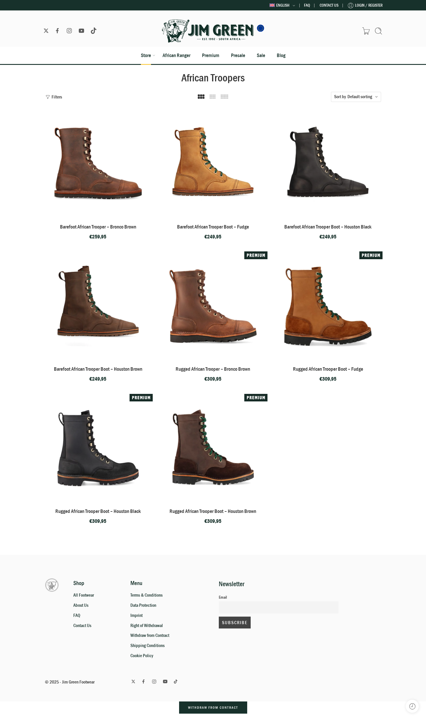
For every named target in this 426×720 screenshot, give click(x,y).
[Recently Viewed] (412, 706)
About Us (80, 605)
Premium (210, 55)
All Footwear (83, 595)
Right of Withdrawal (146, 625)
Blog (281, 55)
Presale (238, 55)
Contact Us (329, 5)
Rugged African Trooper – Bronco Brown (213, 369)
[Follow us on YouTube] (81, 31)
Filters (56, 97)
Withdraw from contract (213, 707)
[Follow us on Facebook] (57, 31)
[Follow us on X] (46, 30)
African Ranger (176, 55)
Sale (261, 55)
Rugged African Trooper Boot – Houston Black (98, 511)
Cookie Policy (141, 656)
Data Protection (143, 605)
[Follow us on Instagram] (69, 31)
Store (146, 55)
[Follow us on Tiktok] (93, 31)
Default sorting (359, 97)
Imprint (136, 615)
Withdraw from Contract (149, 635)
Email (223, 597)
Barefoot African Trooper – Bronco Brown (98, 226)
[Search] (378, 31)
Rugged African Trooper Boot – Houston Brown (213, 511)
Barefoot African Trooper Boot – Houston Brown (98, 369)
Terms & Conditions (146, 595)
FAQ (307, 5)
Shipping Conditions (147, 645)
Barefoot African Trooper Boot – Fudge (213, 226)
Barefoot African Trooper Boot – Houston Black (328, 226)
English (283, 5)
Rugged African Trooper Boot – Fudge (328, 369)
